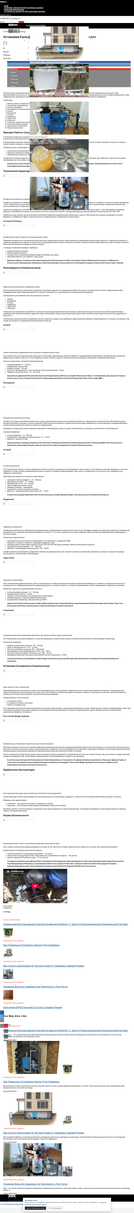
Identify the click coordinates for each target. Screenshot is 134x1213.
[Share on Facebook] (67, 1012)
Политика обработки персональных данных (23, 8)
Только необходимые (54, 1208)
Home (6, 6)
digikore (6, 52)
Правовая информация (14, 10)
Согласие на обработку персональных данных (24, 12)
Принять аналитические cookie (35, 1208)
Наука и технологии (33, 33)
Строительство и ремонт (36, 25)
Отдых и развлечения (34, 40)
